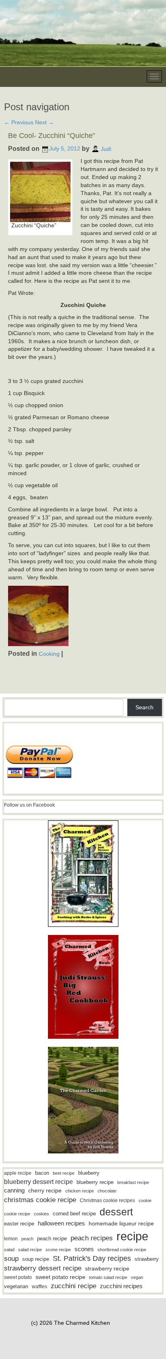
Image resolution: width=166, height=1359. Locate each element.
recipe (132, 1236)
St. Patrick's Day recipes (92, 1258)
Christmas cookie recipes (107, 1200)
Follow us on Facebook (29, 805)
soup (11, 1258)
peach (27, 1238)
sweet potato (18, 1277)
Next (44, 122)
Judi (106, 148)
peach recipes (92, 1238)
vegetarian (16, 1286)
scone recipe (58, 1249)
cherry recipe (45, 1191)
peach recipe (52, 1238)
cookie (145, 1200)
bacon (42, 1173)
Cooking (49, 653)
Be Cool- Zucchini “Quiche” (51, 136)
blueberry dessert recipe (38, 1181)
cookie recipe (17, 1213)
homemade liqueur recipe (121, 1223)
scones (84, 1249)
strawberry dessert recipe (42, 1268)
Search (144, 707)
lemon (11, 1239)
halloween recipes (61, 1223)
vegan (137, 1277)
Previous (18, 122)
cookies (41, 1213)
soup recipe (35, 1259)
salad (9, 1249)
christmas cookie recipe (40, 1200)
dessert (116, 1211)
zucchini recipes (121, 1286)
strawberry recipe (107, 1269)
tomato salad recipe (108, 1277)
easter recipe (19, 1224)
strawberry (147, 1259)
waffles (39, 1286)
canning (14, 1190)
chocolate (107, 1190)
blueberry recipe (95, 1182)
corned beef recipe (74, 1214)
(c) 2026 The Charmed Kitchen (70, 1323)
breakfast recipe (133, 1182)
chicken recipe (79, 1190)
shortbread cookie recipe (122, 1249)
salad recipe (30, 1249)
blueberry (89, 1173)
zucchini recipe (73, 1286)
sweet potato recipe (60, 1277)
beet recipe (64, 1173)
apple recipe (17, 1173)
